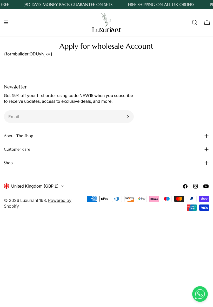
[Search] (194, 22)
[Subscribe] (127, 116)
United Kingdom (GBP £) (35, 186)
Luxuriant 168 (33, 200)
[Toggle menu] (6, 22)
